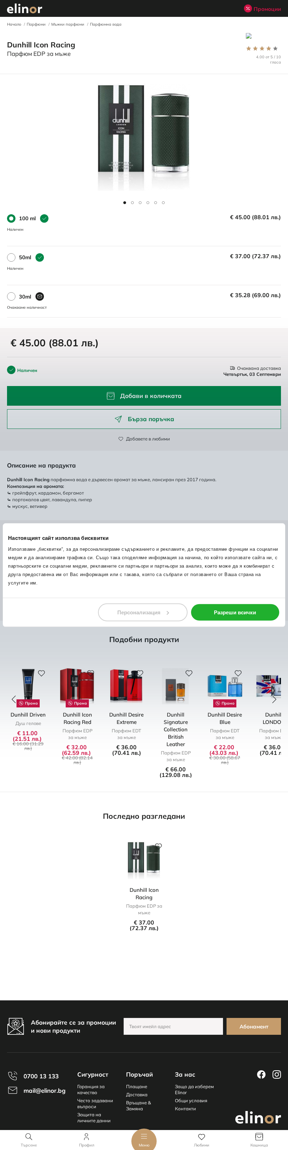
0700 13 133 (41, 1076)
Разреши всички (235, 612)
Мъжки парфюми (67, 24)
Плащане (136, 1086)
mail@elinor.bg (45, 1090)
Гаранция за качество (91, 1089)
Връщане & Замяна (138, 1105)
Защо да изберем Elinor (194, 1089)
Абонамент (254, 1026)
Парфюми (36, 24)
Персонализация (139, 612)
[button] (124, 202)
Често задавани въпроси (95, 1103)
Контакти (185, 1108)
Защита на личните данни (94, 1117)
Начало (14, 24)
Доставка (137, 1094)
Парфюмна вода (106, 24)
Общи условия (191, 1100)
